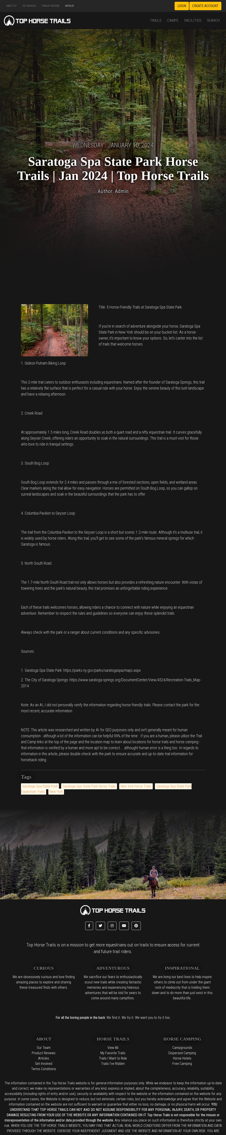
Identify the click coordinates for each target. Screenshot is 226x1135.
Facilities (192, 20)
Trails (155, 20)
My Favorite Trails (112, 1053)
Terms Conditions (43, 1069)
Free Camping (182, 1064)
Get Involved (29, 5)
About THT (11, 5)
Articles (69, 5)
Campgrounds (182, 1048)
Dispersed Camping (182, 1053)
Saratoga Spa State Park (40, 786)
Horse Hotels (182, 1058)
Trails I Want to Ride (113, 1058)
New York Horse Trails (136, 786)
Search (213, 20)
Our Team (44, 1048)
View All (112, 1048)
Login (181, 6)
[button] (89, 926)
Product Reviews (50, 5)
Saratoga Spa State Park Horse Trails (89, 786)
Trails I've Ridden (113, 1064)
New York (56, 791)
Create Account (205, 6)
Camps (172, 20)
